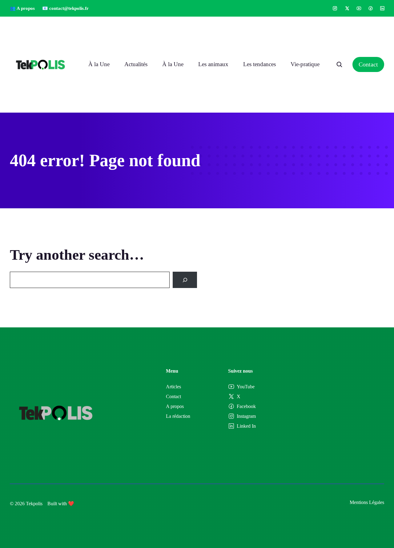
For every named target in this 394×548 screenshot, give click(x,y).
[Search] (185, 280)
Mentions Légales (367, 502)
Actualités (135, 64)
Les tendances (259, 64)
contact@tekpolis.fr (69, 8)
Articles (173, 386)
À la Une (99, 64)
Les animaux (213, 64)
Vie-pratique (305, 64)
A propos (175, 406)
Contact (368, 64)
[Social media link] (334, 8)
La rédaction (178, 416)
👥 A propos (22, 8)
